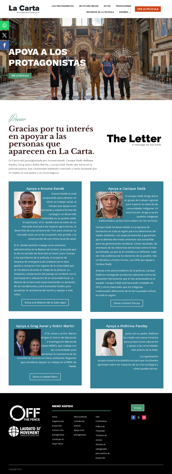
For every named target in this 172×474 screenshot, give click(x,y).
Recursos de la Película (100, 12)
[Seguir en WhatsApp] (4, 25)
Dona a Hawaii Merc (45, 376)
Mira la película (80, 416)
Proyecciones (123, 6)
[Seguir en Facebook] (4, 45)
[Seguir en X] (4, 35)
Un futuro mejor (88, 6)
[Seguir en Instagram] (144, 417)
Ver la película (147, 9)
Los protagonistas (63, 6)
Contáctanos (101, 421)
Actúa (107, 6)
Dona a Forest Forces (127, 303)
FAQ (97, 416)
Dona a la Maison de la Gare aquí (45, 302)
